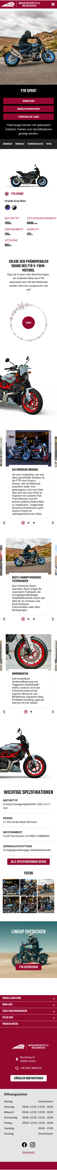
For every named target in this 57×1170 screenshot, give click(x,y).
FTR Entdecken (28, 967)
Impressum (28, 1152)
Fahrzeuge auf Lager (28, 117)
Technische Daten (35, 144)
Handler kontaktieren (28, 109)
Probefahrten (10, 1024)
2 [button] (28, 523)
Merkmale (19, 144)
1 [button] (23, 523)
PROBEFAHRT (29, 101)
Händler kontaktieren (28, 1078)
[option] (28, 475)
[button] (4, 522)
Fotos (48, 144)
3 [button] (34, 523)
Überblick (7, 144)
